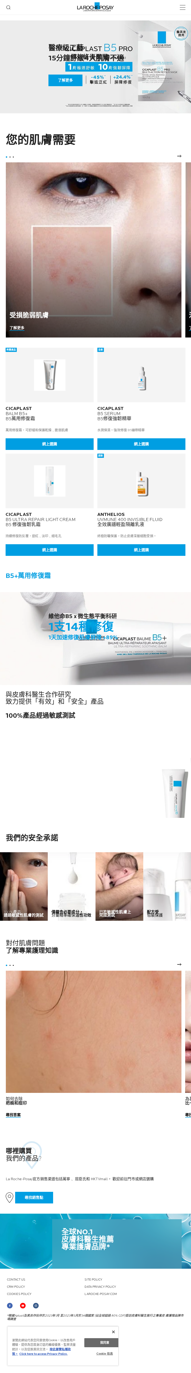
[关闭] (113, 1331)
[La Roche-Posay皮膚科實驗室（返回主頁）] (95, 7)
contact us (16, 1279)
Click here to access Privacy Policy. (43, 1354)
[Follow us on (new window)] (10, 1305)
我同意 (104, 1342)
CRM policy (16, 1287)
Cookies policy (19, 1294)
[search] (8, 7)
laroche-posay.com (101, 1294)
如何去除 (16, 1101)
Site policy (93, 1279)
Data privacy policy (100, 1287)
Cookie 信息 (104, 1354)
